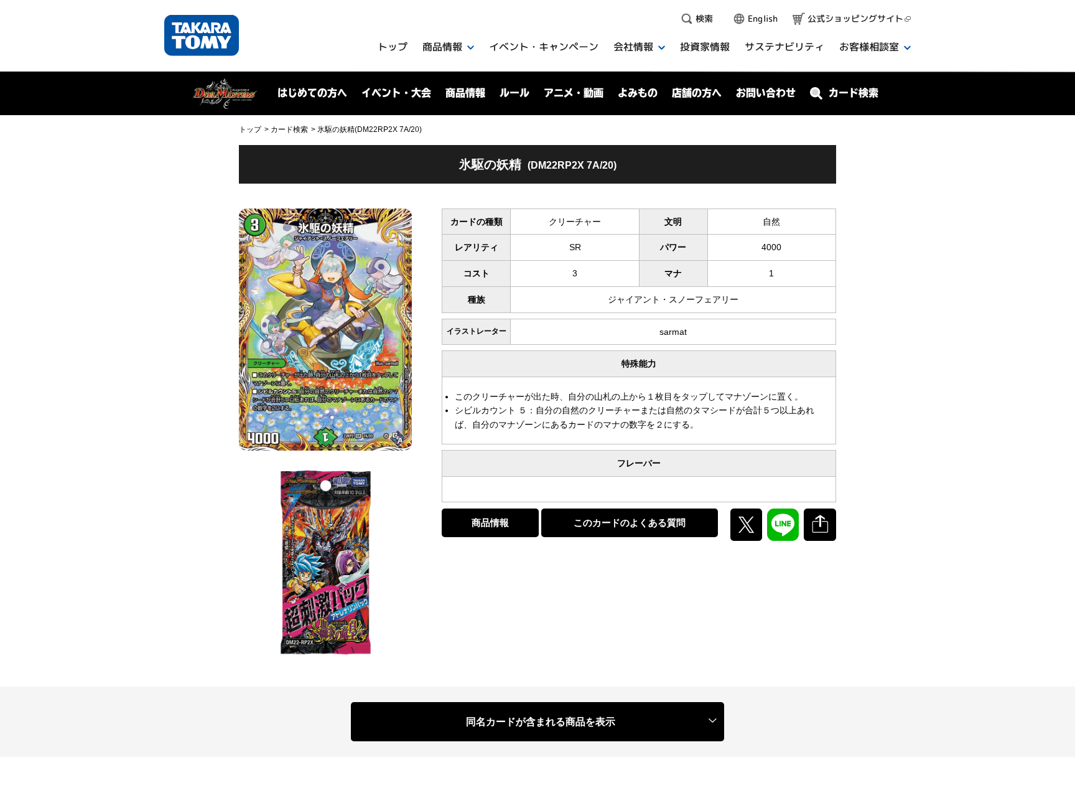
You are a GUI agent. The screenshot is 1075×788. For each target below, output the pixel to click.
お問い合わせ (766, 93)
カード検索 (289, 129)
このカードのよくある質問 (630, 522)
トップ (250, 129)
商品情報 (490, 522)
